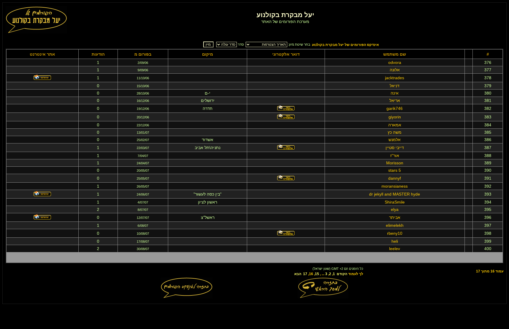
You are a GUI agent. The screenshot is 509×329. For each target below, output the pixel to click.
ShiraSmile (395, 202)
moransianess (394, 186)
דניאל (394, 85)
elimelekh (395, 225)
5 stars (394, 170)
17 (305, 274)
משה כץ (394, 132)
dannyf (394, 178)
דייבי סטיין (395, 147)
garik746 (394, 108)
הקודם (342, 274)
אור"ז (394, 155)
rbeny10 (394, 233)
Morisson (394, 163)
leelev (394, 248)
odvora (394, 62)
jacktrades (394, 77)
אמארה (394, 125)
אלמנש (395, 139)
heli (394, 241)
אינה (395, 93)
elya (395, 209)
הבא (297, 274)
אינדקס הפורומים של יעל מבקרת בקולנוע (345, 45)
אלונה (395, 69)
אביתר (394, 217)
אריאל (394, 100)
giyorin (395, 117)
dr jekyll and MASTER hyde (394, 194)
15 (317, 274)
